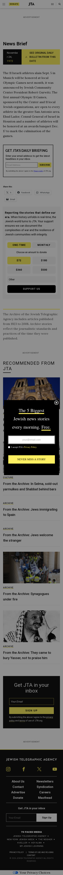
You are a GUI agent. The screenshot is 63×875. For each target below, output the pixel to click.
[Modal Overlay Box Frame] (31, 437)
